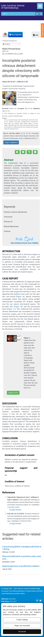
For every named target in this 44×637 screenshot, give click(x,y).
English (7, 44)
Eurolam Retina (31, 591)
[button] (40, 6)
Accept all (22, 631)
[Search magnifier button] (41, 14)
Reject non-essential (22, 626)
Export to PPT (13, 393)
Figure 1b (18, 307)
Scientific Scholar (19, 593)
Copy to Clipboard (11, 142)
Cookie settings (22, 620)
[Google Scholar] (15, 510)
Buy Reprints (16, 35)
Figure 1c (11, 309)
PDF (36, 35)
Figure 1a (20, 297)
